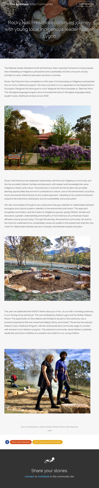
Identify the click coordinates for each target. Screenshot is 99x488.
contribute (43, 476)
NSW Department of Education (47, 442)
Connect (29, 476)
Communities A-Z (86, 4)
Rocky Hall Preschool (21, 442)
